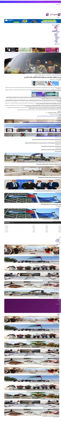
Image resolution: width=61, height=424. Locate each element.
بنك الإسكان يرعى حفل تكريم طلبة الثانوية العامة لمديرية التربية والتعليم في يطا (47, 190)
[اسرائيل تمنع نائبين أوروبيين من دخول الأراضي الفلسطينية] (32, 202)
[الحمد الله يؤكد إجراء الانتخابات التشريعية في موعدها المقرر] (31, 287)
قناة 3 (56, 28)
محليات (56, 36)
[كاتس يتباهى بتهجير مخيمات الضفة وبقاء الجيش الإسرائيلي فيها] (31, 347)
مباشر (57, 25)
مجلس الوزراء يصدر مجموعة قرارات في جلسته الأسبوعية (48, 131)
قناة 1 (56, 26)
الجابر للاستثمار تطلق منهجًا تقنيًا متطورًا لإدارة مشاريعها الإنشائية (49, 177)
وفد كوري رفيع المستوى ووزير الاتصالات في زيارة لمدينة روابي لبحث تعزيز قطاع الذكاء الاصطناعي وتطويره (37, 127)
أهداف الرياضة (57, 37)
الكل (56, 32)
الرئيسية (58, 24)
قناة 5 (56, 30)
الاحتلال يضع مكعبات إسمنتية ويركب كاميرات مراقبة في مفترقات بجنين (48, 164)
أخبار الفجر (56, 34)
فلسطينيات (55, 35)
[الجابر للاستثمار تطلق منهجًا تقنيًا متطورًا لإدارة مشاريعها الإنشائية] (32, 175)
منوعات (56, 42)
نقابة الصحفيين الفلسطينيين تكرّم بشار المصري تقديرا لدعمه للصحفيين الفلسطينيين (42, 122)
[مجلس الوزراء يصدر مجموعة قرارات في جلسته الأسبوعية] (31, 279)
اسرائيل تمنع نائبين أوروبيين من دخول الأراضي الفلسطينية (51, 204)
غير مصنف (59, 119)
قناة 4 (56, 29)
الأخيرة (58, 314)
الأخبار (58, 31)
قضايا (56, 41)
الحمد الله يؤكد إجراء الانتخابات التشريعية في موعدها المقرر (48, 136)
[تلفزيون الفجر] (49, 15)
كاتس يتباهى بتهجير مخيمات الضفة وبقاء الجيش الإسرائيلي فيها (50, 348)
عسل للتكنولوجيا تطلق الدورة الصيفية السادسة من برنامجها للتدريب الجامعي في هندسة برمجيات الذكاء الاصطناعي (42, 271)
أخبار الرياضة (55, 33)
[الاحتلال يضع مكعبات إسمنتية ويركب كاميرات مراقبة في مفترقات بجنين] (32, 162)
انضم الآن (59, 2)
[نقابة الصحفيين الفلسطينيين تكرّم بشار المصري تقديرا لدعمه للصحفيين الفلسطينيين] (31, 322)
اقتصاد (56, 39)
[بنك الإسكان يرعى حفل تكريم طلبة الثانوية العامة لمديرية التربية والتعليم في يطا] (32, 189)
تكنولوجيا (56, 40)
